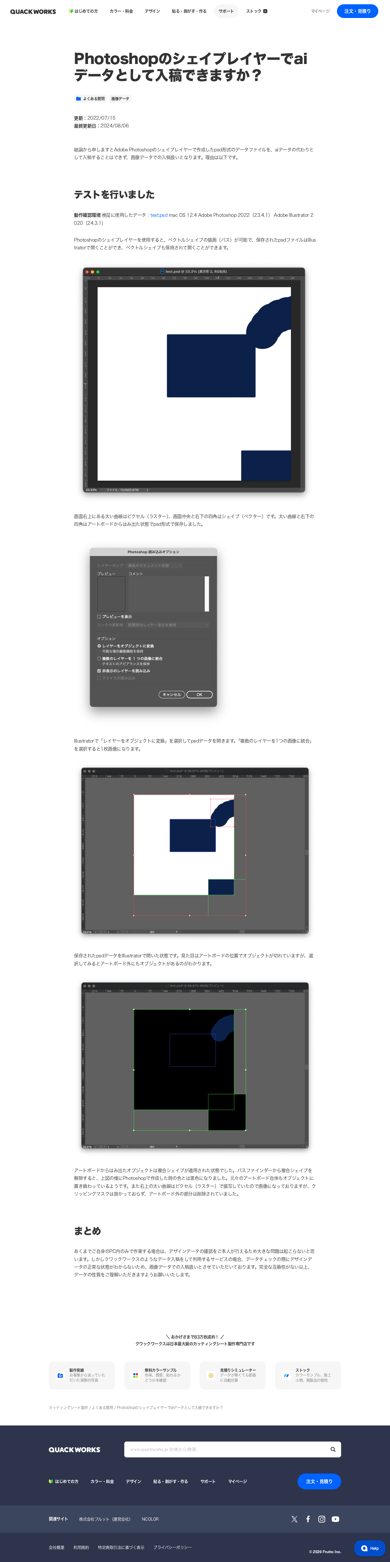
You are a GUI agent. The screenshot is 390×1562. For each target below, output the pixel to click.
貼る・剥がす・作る (189, 11)
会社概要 (56, 1547)
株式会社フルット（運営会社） (106, 1519)
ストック (254, 11)
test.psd (158, 215)
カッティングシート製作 (68, 1407)
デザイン (152, 11)
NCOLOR (150, 1519)
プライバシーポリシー (172, 1547)
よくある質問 (93, 98)
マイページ (320, 11)
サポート (226, 11)
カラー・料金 (121, 11)
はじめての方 (86, 11)
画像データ (120, 98)
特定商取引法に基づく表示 (121, 1547)
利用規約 (81, 1547)
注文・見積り (357, 11)
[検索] (333, 1449)
